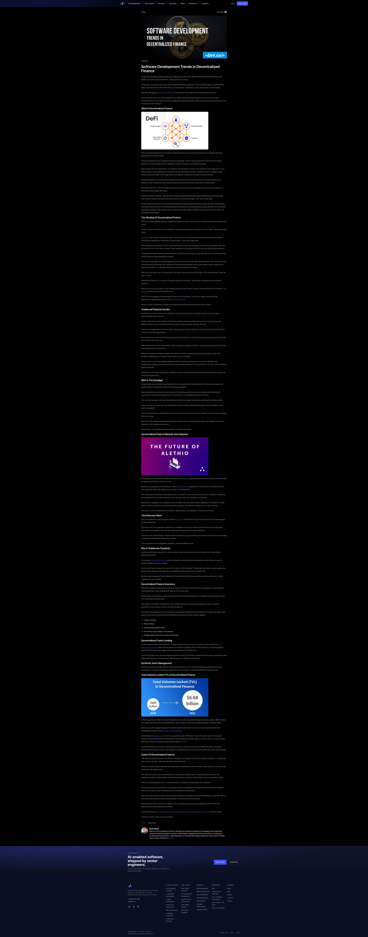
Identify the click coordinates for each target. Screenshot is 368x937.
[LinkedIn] (129, 906)
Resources (193, 3)
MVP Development (202, 898)
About (229, 888)
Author (143, 823)
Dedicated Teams (202, 909)
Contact (229, 901)
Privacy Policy (224, 932)
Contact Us (234, 862)
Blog (213, 888)
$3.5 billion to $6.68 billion (172, 731)
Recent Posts (152, 823)
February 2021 (158, 736)
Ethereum (180, 519)
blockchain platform (177, 299)
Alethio (186, 478)
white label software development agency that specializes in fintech (183, 812)
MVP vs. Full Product (218, 908)
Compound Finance (158, 560)
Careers (229, 894)
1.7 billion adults (183, 487)
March (184, 742)
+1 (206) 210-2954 (134, 899)
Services (161, 3)
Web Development (202, 888)
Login (232, 3)
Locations (230, 898)
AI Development (134, 3)
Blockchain (145, 237)
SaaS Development (203, 894)
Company (204, 3)
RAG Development (171, 910)
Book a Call (242, 3)
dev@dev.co (132, 901)
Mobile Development (203, 891)
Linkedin (171, 838)
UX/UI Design (201, 901)
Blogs (144, 12)
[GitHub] (138, 906)
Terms (232, 932)
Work (183, 3)
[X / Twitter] (134, 906)
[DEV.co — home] (122, 3)
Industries (172, 3)
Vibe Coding (149, 3)
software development (165, 93)
